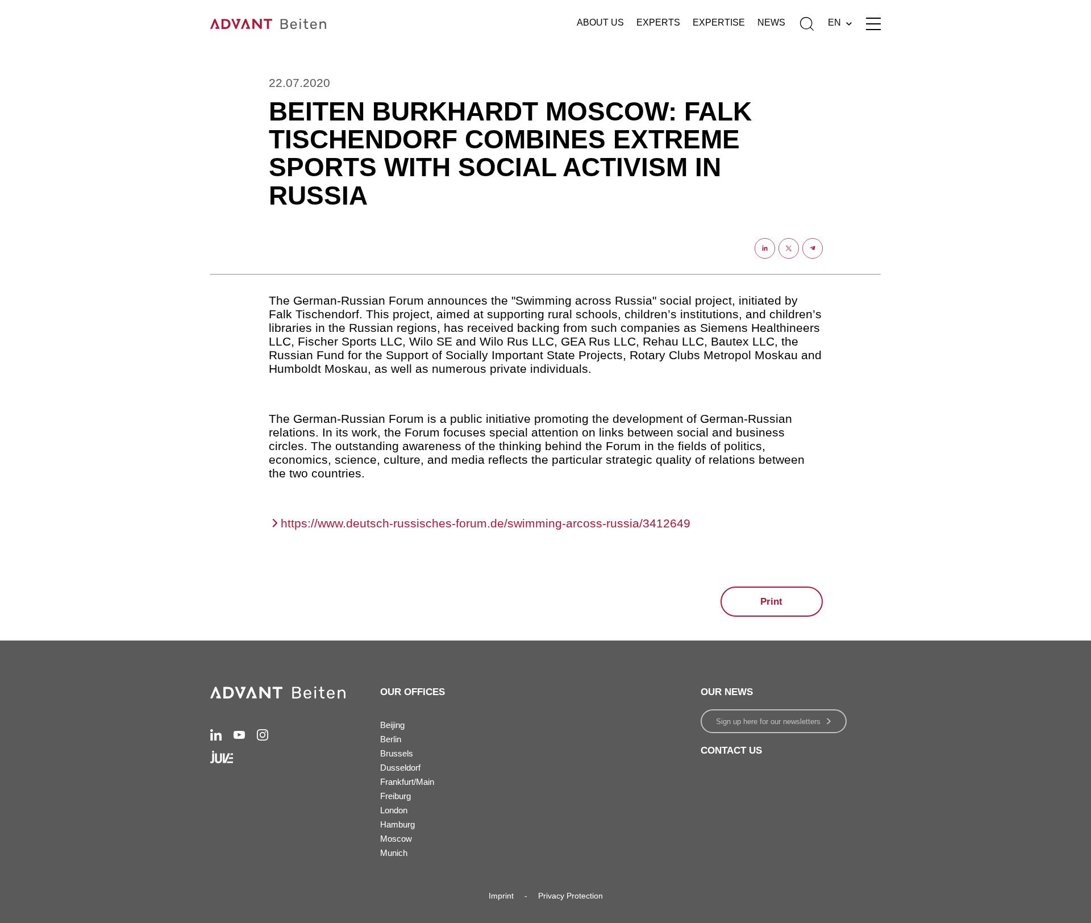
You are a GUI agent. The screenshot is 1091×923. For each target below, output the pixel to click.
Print (771, 601)
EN (834, 22)
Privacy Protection (570, 895)
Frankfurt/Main (407, 782)
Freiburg (395, 796)
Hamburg (397, 824)
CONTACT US (731, 750)
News (771, 22)
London (393, 810)
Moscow (396, 838)
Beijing (392, 725)
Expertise (719, 22)
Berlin (390, 739)
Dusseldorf (400, 767)
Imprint (501, 895)
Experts (658, 22)
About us (600, 22)
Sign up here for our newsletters (768, 721)
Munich (393, 853)
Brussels (396, 753)
